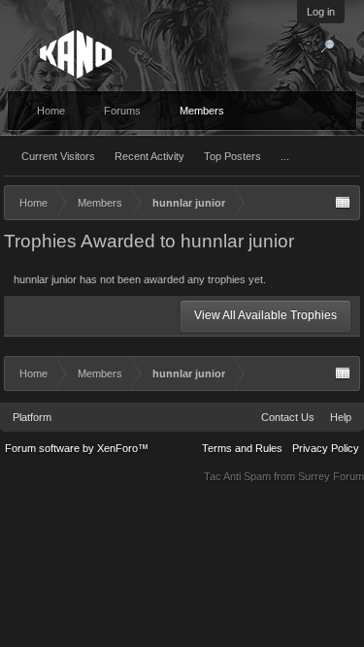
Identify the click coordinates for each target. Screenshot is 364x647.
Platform (32, 417)
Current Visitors (58, 156)
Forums (122, 110)
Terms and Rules (242, 448)
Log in (321, 11)
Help (340, 417)
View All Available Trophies (265, 315)
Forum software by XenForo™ (77, 448)
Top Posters (232, 156)
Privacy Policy (325, 448)
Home (51, 110)
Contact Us (287, 417)
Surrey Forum (331, 476)
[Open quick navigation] (342, 202)
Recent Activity (149, 156)
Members (202, 110)
